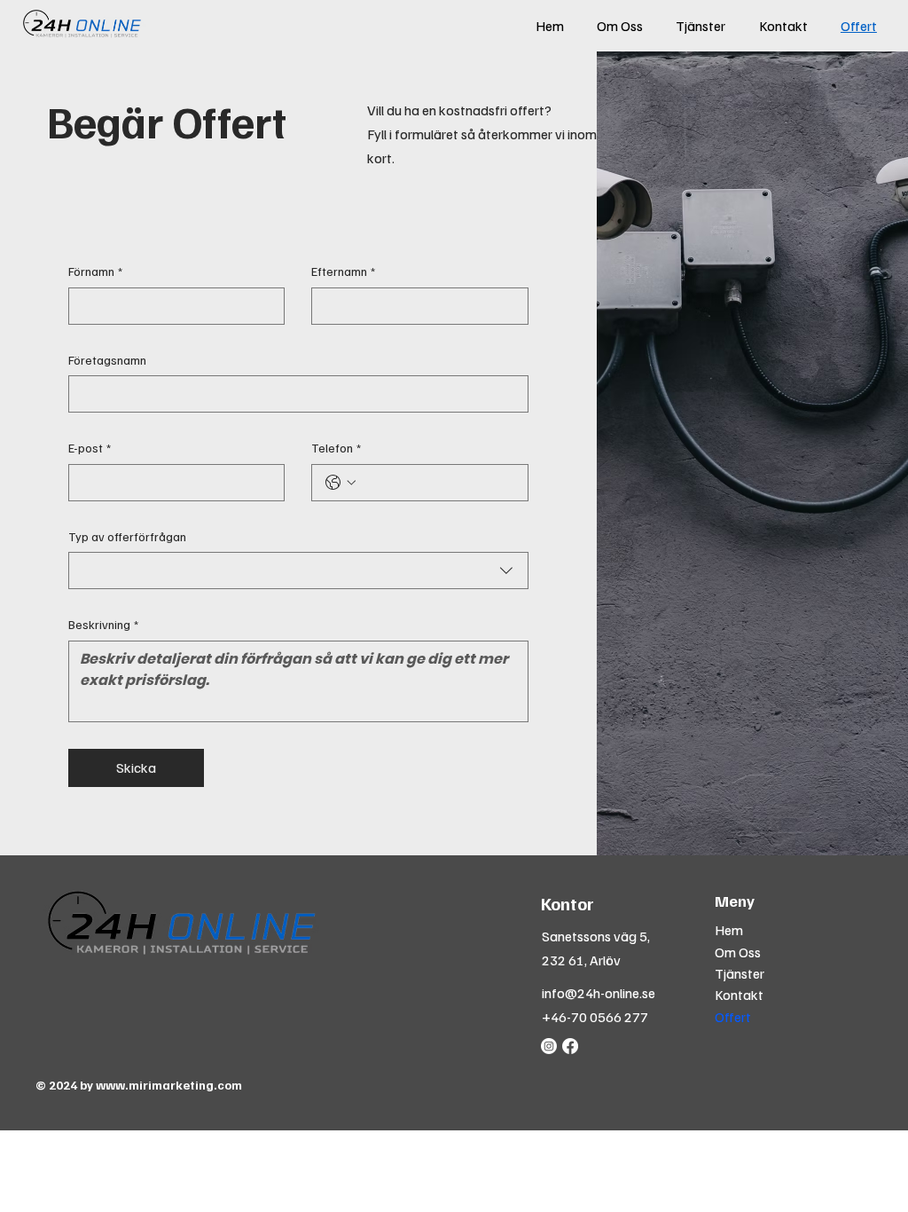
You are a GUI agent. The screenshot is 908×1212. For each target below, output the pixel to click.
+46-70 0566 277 (595, 1017)
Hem (729, 930)
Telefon (336, 447)
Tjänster (739, 973)
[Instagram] (549, 1046)
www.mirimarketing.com (169, 1084)
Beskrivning (103, 624)
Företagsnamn (107, 359)
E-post (89, 447)
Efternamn (343, 271)
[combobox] (298, 570)
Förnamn (95, 271)
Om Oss (738, 952)
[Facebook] (570, 1046)
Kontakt (739, 994)
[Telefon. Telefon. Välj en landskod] (340, 482)
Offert (733, 1017)
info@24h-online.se (598, 993)
